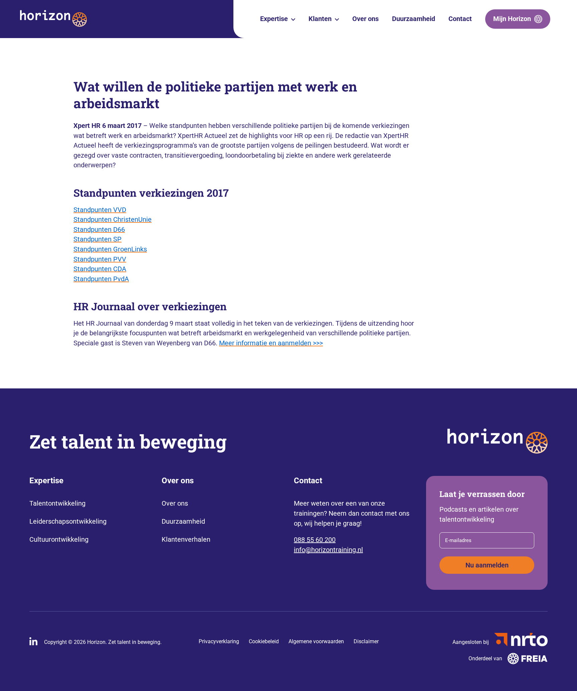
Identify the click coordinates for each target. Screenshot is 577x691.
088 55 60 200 (315, 540)
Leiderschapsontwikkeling (68, 521)
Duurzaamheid (413, 19)
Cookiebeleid (264, 641)
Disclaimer (366, 641)
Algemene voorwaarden (316, 641)
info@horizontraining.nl (328, 550)
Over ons (365, 19)
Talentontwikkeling (57, 503)
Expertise (274, 19)
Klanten (320, 19)
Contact (460, 19)
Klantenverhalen (186, 539)
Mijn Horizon (512, 19)
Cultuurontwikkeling (58, 539)
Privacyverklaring (219, 641)
